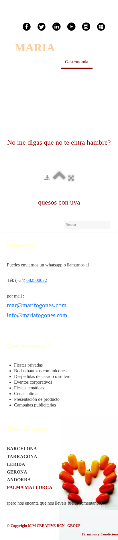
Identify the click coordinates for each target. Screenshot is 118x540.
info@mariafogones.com (37, 315)
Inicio (20, 61)
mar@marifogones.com (36, 305)
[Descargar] (47, 177)
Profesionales (27, 74)
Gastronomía (76, 61)
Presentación (45, 61)
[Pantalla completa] (71, 177)
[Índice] (59, 177)
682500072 (36, 280)
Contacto (55, 74)
